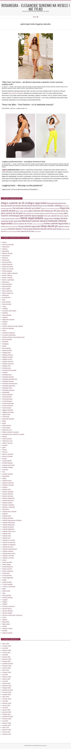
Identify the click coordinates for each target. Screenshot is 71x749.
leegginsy (11, 165)
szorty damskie (7, 575)
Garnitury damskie (8, 328)
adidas (4, 242)
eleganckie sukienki (8, 319)
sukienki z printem (8, 558)
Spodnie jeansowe (8, 500)
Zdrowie (4, 631)
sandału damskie (7, 474)
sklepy (4, 478)
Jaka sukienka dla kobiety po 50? (42, 211)
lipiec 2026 (5, 644)
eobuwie (5, 322)
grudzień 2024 (6, 685)
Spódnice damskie (8, 483)
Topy (3, 593)
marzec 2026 (6, 652)
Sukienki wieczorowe (8, 553)
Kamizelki (5, 341)
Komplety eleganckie (8, 386)
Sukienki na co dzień (8, 540)
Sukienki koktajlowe (8, 529)
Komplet (4, 372)
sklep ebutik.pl (49, 226)
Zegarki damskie (7, 633)
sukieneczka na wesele (9, 511)
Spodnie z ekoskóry (8, 505)
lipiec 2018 (5, 727)
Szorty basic (6, 573)
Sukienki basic (6, 516)
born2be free (6, 297)
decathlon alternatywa (9, 311)
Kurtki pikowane (7, 401)
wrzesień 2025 (6, 666)
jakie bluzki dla (62, 211)
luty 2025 (5, 681)
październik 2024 (7, 690)
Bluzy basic (5, 282)
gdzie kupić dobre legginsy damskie (31, 86)
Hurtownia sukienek (8, 333)
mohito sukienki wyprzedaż (55, 223)
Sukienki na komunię (8, 542)
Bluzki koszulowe (7, 266)
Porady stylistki (7, 461)
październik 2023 (7, 716)
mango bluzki (48, 218)
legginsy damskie (7, 410)
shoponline (5, 476)
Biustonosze (6, 255)
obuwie (4, 436)
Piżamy (4, 450)
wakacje (4, 619)
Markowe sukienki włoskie (34, 221)
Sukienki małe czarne (8, 531)
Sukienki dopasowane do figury (12, 520)
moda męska (6, 428)
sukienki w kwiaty (7, 551)
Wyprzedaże (6, 624)
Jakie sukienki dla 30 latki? (12, 213)
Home (4, 330)
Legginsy (4, 170)
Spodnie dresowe (7, 496)
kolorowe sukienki (50, 216)
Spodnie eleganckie (8, 498)
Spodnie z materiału (8, 507)
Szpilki (4, 580)
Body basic (5, 295)
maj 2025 (5, 674)
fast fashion (17, 86)
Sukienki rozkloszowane (9, 549)
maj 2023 (5, 721)
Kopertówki (5, 392)
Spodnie (4, 487)
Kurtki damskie (7, 397)
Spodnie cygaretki (7, 491)
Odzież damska (7, 439)
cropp (4, 306)
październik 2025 (7, 663)
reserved (5, 469)
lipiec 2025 (5, 670)
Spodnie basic (6, 489)
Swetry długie (6, 564)
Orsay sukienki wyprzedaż (29, 226)
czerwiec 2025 (6, 672)
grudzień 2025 (6, 659)
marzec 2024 (6, 705)
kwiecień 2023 (6, 723)
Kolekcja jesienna (7, 355)
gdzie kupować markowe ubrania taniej (52, 86)
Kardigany (5, 344)
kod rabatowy (6, 348)
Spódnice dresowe (8, 485)
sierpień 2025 (6, 668)
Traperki (4, 600)
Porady (4, 458)
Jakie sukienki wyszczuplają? (32, 215)
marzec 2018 (6, 732)
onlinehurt (31, 165)
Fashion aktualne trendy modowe (12, 326)
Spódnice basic (7, 480)
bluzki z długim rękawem (10, 273)
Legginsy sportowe (8, 412)
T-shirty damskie (7, 584)
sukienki (61, 226)
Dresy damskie (6, 315)
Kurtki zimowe (6, 408)
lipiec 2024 (5, 697)
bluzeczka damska (54, 203)
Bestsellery (5, 251)
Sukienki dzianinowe (8, 522)
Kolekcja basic (6, 352)
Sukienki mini (6, 538)
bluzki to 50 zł (43, 206)
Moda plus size (7, 430)
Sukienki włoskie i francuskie (20, 229)
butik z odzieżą (55, 205)
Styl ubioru (5, 509)
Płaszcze (4, 452)
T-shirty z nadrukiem (8, 586)
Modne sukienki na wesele (10, 432)
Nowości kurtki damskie (12, 226)
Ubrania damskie (7, 611)
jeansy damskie (7, 339)
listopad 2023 (6, 714)
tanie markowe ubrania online (34, 88)
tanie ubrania (12, 93)
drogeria (5, 317)
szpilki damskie (7, 582)
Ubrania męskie (7, 613)
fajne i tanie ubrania (22, 211)
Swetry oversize (7, 569)
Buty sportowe (6, 304)
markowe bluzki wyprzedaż (11, 221)
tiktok (4, 589)
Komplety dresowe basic (9, 383)
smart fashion (21, 88)
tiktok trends (6, 591)
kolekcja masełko (7, 357)
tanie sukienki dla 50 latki (25, 231)
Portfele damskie (7, 463)
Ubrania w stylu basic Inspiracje (12, 615)
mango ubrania (60, 218)
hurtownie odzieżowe (9, 335)
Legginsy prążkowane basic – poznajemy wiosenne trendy (23, 162)
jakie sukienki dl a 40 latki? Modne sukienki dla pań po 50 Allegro (43, 213)
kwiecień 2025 (6, 677)
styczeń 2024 (6, 710)
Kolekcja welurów (7, 361)
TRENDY (4, 602)
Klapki (4, 346)
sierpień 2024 (6, 694)
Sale (3, 472)
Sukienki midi (6, 536)
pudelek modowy (7, 467)
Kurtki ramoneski (7, 405)
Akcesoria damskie (8, 244)
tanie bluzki (56, 229)
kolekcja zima (6, 366)
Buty (3, 300)
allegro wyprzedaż (37, 202)
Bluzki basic (6, 260)
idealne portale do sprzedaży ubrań (13, 337)
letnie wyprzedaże (32, 218)
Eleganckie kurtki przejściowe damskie (50, 208)
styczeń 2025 (6, 683)
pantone (4, 445)
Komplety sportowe (8, 390)
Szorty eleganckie (7, 578)
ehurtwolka (20, 164)
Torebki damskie (7, 597)
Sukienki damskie (7, 518)
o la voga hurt (23, 165)
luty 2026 (5, 655)
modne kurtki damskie (37, 224)
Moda (4, 421)
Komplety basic (7, 375)
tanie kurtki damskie (11, 231)
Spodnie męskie (7, 503)
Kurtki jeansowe (7, 399)
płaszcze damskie (7, 454)
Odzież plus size (7, 441)
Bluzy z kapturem (7, 293)
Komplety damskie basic (9, 379)
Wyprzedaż (5, 622)
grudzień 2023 (6, 712)
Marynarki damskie (8, 419)
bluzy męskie (6, 289)
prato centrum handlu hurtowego (45, 165)
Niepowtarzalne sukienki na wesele (13, 434)
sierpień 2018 (6, 725)
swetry (4, 560)
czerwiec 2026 (6, 646)
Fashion (4, 324)
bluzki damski (32, 206)
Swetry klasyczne (7, 567)
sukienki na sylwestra (9, 544)
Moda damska (6, 425)
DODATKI (5, 313)
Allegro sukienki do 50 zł (14, 202)
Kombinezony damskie (9, 370)
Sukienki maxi (6, 533)
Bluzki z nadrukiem (8, 280)
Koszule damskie (7, 394)
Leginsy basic (6, 414)
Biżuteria (5, 258)
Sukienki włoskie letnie (42, 229)
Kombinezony (6, 368)
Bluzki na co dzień (7, 269)
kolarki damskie (7, 350)
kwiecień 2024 (6, 703)
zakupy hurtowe (7, 628)
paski (4, 447)
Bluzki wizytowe (7, 271)
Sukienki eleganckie (8, 525)
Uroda (4, 617)
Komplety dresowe (8, 381)
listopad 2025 (6, 661)
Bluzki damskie (7, 262)
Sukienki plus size (7, 547)
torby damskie (6, 595)
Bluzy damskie (6, 286)
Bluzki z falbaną (7, 275)
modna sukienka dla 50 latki (22, 224)
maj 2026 (5, 648)
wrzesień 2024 (6, 692)
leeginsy (16, 165)
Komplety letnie (7, 388)
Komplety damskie (8, 377)
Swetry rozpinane (7, 571)
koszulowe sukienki (14, 218)
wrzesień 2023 (6, 719)
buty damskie (6, 302)
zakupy (5, 86)
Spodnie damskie (7, 494)
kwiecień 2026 (6, 650)
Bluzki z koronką (7, 277)
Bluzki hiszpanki (7, 264)
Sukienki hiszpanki (8, 527)
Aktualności (7, 164)
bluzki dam (11, 206)
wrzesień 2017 (6, 734)
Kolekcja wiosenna (8, 364)
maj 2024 (5, 701)
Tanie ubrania (37, 231)
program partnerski (8, 465)
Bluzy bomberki (7, 284)
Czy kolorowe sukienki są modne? (26, 208)
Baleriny (4, 249)
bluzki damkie (21, 205)
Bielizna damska (7, 253)
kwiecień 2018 (6, 730)
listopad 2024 (6, 688)
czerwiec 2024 (6, 699)
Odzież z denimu (7, 443)
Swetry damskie (7, 562)
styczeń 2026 (6, 657)
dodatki (20, 93)
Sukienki (4, 514)
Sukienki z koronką (8, 555)
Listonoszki (5, 416)
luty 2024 (5, 708)
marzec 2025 (6, 679)
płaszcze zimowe (7, 456)
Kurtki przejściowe (8, 403)
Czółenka (5, 308)
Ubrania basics (7, 608)
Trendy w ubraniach (8, 606)
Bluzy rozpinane (7, 291)
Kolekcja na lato (7, 359)
